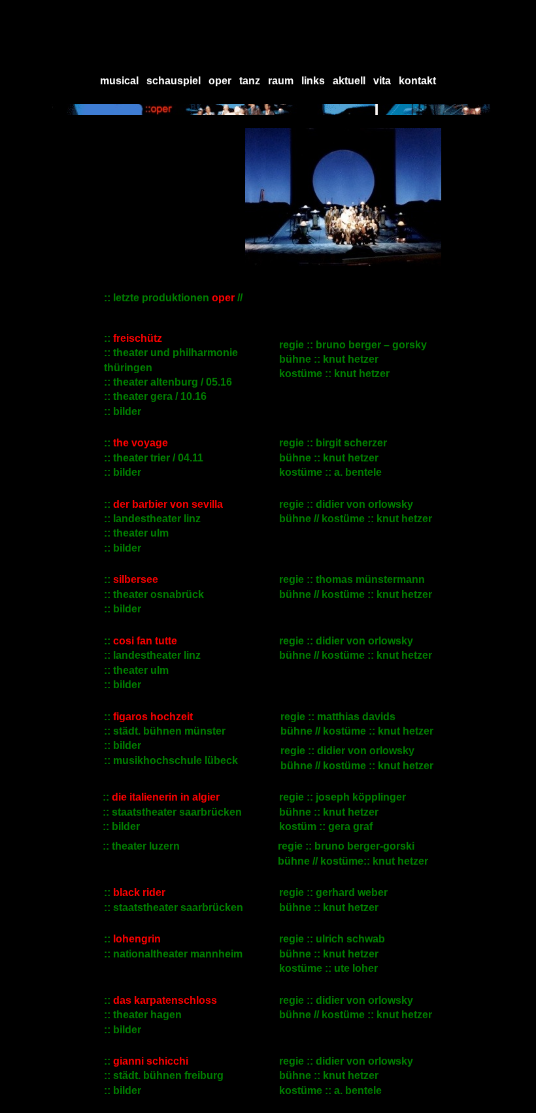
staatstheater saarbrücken (177, 812)
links (313, 80)
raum (280, 80)
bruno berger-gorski (364, 846)
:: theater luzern (138, 846)
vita (382, 80)
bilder (127, 745)
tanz (249, 80)
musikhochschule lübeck (175, 760)
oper (220, 80)
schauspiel (173, 80)
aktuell (349, 80)
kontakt (417, 80)
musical (119, 80)
